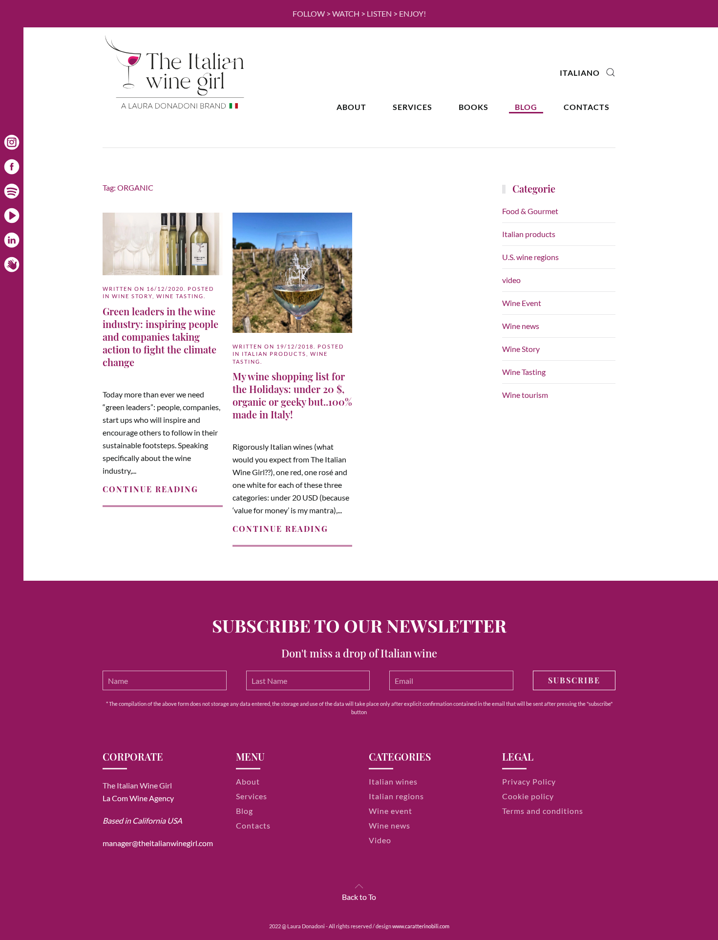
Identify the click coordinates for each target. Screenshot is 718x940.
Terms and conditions (542, 810)
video (511, 279)
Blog (526, 106)
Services (412, 106)
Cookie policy (528, 796)
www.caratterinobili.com (420, 926)
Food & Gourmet (530, 211)
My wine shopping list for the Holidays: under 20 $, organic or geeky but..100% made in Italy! (292, 395)
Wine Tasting (180, 296)
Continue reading (150, 489)
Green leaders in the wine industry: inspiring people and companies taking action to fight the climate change (160, 337)
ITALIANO (580, 72)
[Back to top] (359, 886)
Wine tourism (525, 394)
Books (473, 106)
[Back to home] (176, 72)
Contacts (587, 106)
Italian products (274, 353)
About (351, 106)
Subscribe (574, 680)
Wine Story (132, 296)
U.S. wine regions (530, 257)
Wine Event (521, 302)
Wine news (520, 325)
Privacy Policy (529, 781)
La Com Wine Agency (138, 798)
